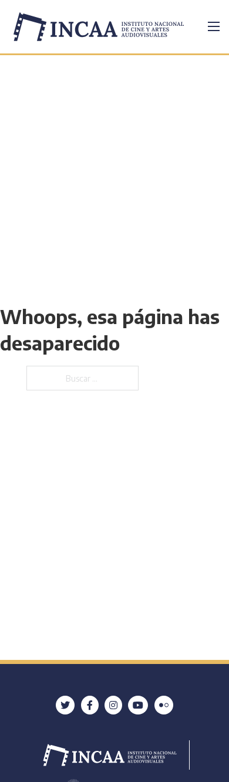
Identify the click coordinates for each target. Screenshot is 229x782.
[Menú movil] (214, 26)
